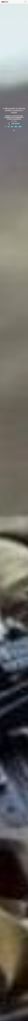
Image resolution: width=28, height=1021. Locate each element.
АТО (8, 126)
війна (12, 126)
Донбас (16, 126)
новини (20, 126)
